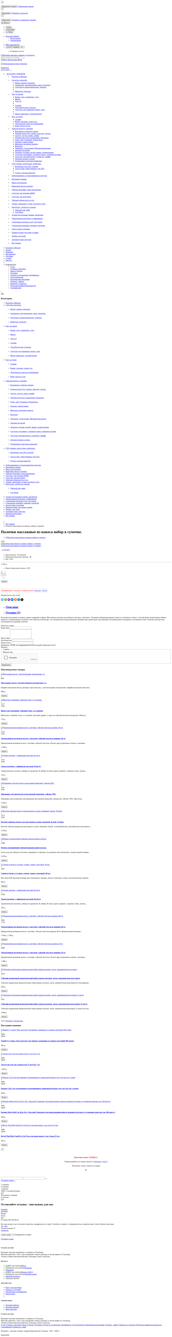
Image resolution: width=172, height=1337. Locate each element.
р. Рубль (10, 32)
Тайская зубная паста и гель (23, 200)
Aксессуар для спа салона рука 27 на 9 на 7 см (20, 1065)
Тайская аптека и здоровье (22, 129)
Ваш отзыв (5, 638)
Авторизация (15, 40)
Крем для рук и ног (22, 126)
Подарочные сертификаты (16, 1292)
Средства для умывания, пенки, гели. (30, 110)
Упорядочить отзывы (22, 1235)
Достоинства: (6, 640)
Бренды (9, 260)
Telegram (23, 64)
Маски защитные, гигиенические (28, 114)
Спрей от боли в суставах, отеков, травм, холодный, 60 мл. (26, 873)
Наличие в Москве (19, 77)
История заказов (12, 1307)
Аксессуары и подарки (21, 229)
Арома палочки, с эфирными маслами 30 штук (21, 899)
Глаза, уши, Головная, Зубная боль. (29, 140)
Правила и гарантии (18, 284)
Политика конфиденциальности (23, 286)
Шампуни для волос (23, 91)
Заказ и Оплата (16, 271)
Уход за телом (17, 117)
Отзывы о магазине (18, 269)
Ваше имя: (5, 628)
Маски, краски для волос (25, 83)
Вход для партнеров (14, 1288)
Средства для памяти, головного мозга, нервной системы (38, 155)
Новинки (9, 252)
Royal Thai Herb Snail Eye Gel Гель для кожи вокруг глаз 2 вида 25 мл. (30, 1136)
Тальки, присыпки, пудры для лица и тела (28, 204)
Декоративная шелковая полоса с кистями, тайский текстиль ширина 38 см (33, 738)
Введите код (8, 652)
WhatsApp (5, 68)
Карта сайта (10, 1294)
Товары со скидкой (13, 1290)
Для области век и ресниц (25, 108)
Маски (17, 99)
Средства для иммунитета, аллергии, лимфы (33, 157)
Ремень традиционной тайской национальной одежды (23, 848)
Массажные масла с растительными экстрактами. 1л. (23, 683)
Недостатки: (6, 643)
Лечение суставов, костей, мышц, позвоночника (34, 152)
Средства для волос (19, 80)
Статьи (8, 258)
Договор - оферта (17, 281)
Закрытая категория (13, 514)
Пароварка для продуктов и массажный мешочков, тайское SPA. (28, 794)
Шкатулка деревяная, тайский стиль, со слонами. (22, 711)
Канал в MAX (27, 1272)
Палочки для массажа (14, 1021)
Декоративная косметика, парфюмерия (27, 218)
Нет (5, 1226)
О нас (12, 267)
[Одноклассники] (15, 599)
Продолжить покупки (9, 6)
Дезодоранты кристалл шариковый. (29, 124)
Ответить (4, 1230)
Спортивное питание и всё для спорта (27, 222)
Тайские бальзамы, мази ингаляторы (26, 190)
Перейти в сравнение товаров (24, 20)
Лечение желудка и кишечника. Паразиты (32, 138)
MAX (19, 60)
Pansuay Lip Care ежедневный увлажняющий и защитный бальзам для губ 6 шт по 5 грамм (40, 1089)
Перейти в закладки (20, 13)
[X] (22, 599)
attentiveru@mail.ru (13, 1276)
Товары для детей (19, 236)
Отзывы (4, 1209)
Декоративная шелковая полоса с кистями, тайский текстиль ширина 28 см (33, 953)
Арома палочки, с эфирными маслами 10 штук (21, 766)
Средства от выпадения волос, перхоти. (31, 87)
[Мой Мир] (18, 599)
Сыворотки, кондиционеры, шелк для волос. (33, 85)
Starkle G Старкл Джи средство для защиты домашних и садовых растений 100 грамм (37, 1041)
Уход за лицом (17, 94)
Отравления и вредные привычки (28, 161)
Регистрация (15, 38)
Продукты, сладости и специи (24, 207)
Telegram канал (31, 1274)
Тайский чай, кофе (22, 210)
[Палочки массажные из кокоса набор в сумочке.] (26, 537)
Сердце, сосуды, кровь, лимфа (27, 136)
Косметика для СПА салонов (26, 167)
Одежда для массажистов (25, 173)
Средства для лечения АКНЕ (23, 193)
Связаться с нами (19, 1327)
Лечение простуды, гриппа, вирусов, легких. (33, 134)
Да (2, 1226)
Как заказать (11, 254)
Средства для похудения (21, 197)
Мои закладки (11, 1309)
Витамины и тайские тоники (26, 131)
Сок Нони (19, 212)
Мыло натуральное (19, 183)
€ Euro (9, 27)
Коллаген (18, 146)
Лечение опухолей (22, 150)
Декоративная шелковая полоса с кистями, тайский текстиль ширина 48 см (33, 927)
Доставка (9, 256)
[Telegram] (2, 599)
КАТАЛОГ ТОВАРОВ (15, 74)
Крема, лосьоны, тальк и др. (26, 122)
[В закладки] (4, 577)
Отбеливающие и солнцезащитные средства (29, 176)
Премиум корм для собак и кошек (25, 233)
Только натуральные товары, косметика (27, 215)
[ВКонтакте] (12, 599)
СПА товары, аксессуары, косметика (26, 164)
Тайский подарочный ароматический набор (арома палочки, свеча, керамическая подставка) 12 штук (44, 1004)
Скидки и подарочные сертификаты (24, 275)
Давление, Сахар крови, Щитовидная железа (33, 148)
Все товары (16, 243)
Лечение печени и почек (25, 159)
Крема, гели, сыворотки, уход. (27, 97)
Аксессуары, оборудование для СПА (29, 169)
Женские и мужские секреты (26, 144)
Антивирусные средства (21, 240)
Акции (8, 250)
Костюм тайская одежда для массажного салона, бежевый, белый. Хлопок (32, 822)
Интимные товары (19, 179)
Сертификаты (15, 288)
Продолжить (6, 13)
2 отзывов (5, 550)
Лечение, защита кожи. (24, 142)
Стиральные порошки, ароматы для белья (28, 226)
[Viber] (8, 599)
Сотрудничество (16, 277)
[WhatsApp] (5, 599)
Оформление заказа (26, 6)
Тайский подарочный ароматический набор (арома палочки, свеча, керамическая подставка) (40, 978)
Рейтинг (4, 647)
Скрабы (18, 105)
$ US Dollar (10, 30)
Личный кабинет (12, 1305)
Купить (4, 581)
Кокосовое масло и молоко (22, 186)
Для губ (18, 101)
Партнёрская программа (20, 279)
